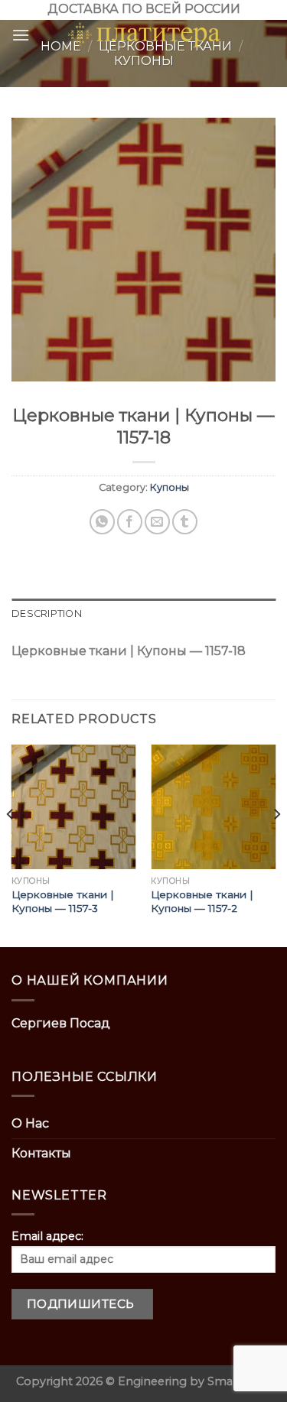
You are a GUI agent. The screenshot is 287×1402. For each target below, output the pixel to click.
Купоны (169, 487)
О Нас (30, 1123)
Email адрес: (47, 1236)
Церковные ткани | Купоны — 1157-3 (62, 901)
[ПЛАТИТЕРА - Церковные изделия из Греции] (143, 35)
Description (46, 613)
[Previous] (10, 844)
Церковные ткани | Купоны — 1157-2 (202, 901)
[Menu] (20, 35)
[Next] (276, 844)
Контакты (41, 1153)
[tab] (143, 614)
